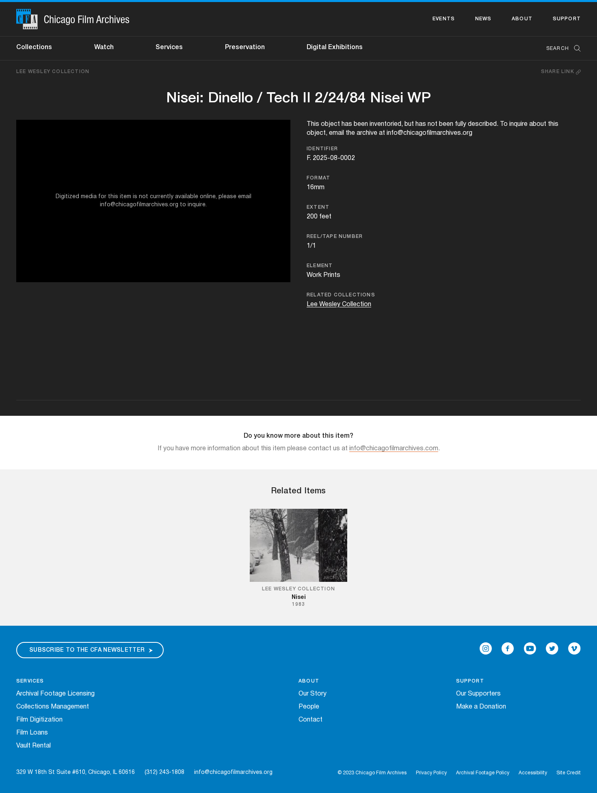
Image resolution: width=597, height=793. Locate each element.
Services (169, 47)
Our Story (312, 694)
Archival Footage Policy (482, 773)
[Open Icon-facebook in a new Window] (508, 648)
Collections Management (52, 707)
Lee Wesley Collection (52, 71)
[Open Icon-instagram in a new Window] (486, 648)
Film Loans (32, 733)
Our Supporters (478, 694)
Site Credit (568, 773)
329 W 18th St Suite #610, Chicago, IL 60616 (75, 772)
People (308, 707)
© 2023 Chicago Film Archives (372, 773)
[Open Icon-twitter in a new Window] (552, 648)
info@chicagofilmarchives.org (233, 772)
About (522, 19)
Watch (104, 47)
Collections (34, 47)
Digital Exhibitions (335, 47)
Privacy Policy (431, 773)
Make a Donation (481, 707)
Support (567, 19)
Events (444, 19)
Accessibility (533, 773)
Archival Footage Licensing (55, 694)
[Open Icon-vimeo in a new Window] (574, 648)
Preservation (245, 47)
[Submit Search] (575, 48)
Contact (310, 720)
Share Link (558, 71)
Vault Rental (33, 746)
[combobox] (559, 48)
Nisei (299, 597)
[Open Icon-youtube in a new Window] (530, 648)
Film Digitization (39, 720)
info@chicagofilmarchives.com (393, 449)
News (483, 19)
